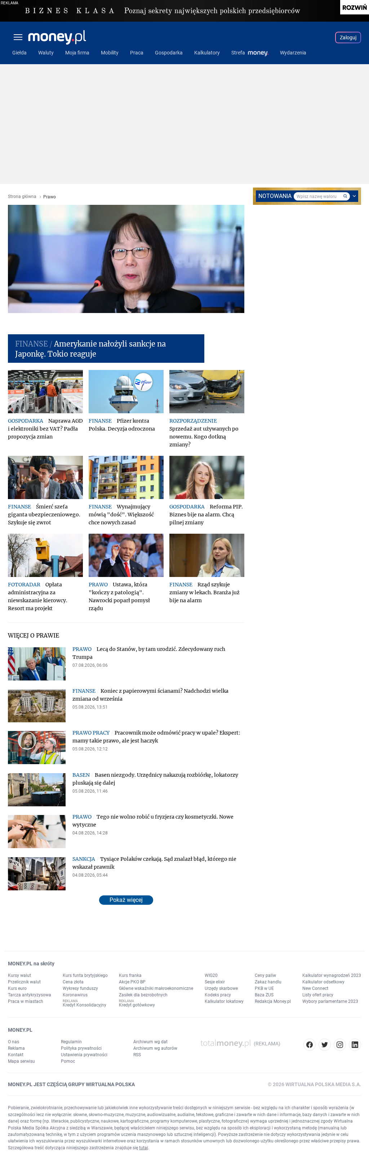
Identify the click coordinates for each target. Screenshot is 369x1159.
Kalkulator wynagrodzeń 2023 (331, 975)
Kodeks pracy (218, 994)
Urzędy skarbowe (221, 988)
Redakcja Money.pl (273, 1001)
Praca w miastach (25, 1001)
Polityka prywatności (81, 1048)
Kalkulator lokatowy (224, 1001)
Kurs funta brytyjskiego (85, 975)
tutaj (143, 1147)
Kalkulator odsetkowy (323, 981)
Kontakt (15, 1054)
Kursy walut (19, 975)
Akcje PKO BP (132, 981)
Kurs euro (17, 988)
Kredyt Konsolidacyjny (84, 1005)
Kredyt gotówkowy (137, 1005)
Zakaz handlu (268, 981)
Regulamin (71, 1041)
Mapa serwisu (21, 1061)
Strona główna (22, 196)
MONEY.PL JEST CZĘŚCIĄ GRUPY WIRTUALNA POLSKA (71, 1084)
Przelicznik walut (24, 981)
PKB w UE (264, 988)
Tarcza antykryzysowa (29, 994)
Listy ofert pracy (317, 994)
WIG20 (211, 975)
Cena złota (73, 981)
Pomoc (68, 1061)
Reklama (16, 1048)
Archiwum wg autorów (155, 1048)
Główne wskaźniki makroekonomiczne (156, 988)
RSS (137, 1054)
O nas (13, 1041)
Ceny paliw (265, 975)
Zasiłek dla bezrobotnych (143, 994)
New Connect (315, 988)
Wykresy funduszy (80, 988)
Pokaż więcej (126, 899)
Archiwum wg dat (150, 1041)
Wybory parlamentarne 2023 (330, 1001)
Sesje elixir (215, 981)
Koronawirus (75, 994)
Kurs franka (130, 975)
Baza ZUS (264, 994)
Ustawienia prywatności (84, 1054)
